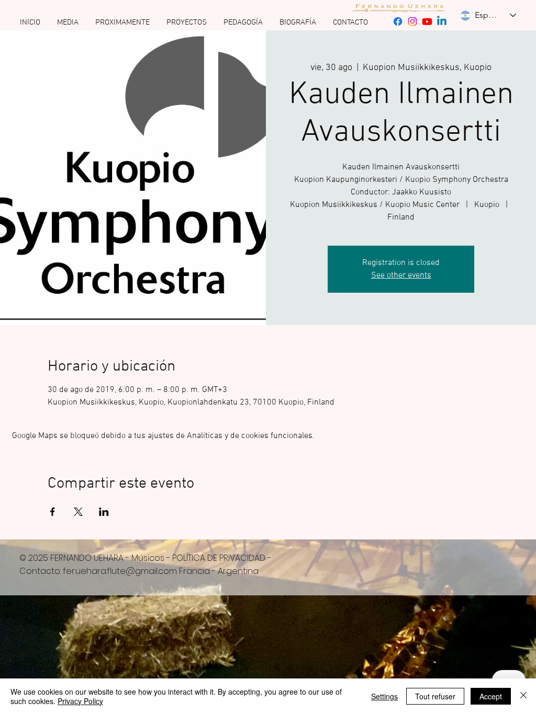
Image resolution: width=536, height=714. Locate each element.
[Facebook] (398, 21)
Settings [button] (384, 696)
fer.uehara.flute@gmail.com (120, 571)
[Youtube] (427, 21)
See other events (401, 275)
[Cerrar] (523, 696)
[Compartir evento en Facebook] (53, 512)
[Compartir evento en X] (78, 512)
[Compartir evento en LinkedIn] (104, 512)
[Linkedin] (442, 21)
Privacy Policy (80, 701)
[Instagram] (412, 21)
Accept (490, 696)
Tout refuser (435, 696)
